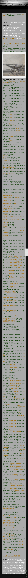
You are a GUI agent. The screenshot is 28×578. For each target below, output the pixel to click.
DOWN (26, 576)
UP (26, 574)
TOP (26, 571)
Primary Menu (26, 7)
